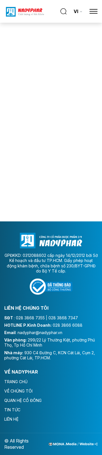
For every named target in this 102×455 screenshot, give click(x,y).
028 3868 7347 (63, 317)
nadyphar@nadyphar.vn (40, 332)
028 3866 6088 (67, 325)
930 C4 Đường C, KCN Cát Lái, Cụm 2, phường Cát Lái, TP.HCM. (49, 355)
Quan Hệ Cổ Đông (23, 400)
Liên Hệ (11, 419)
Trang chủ (15, 381)
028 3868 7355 (30, 317)
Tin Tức (12, 409)
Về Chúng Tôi (18, 391)
